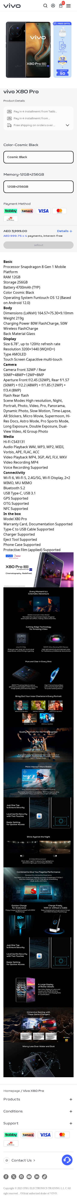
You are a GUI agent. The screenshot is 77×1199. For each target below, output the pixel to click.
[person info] (53, 5)
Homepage (11, 1090)
